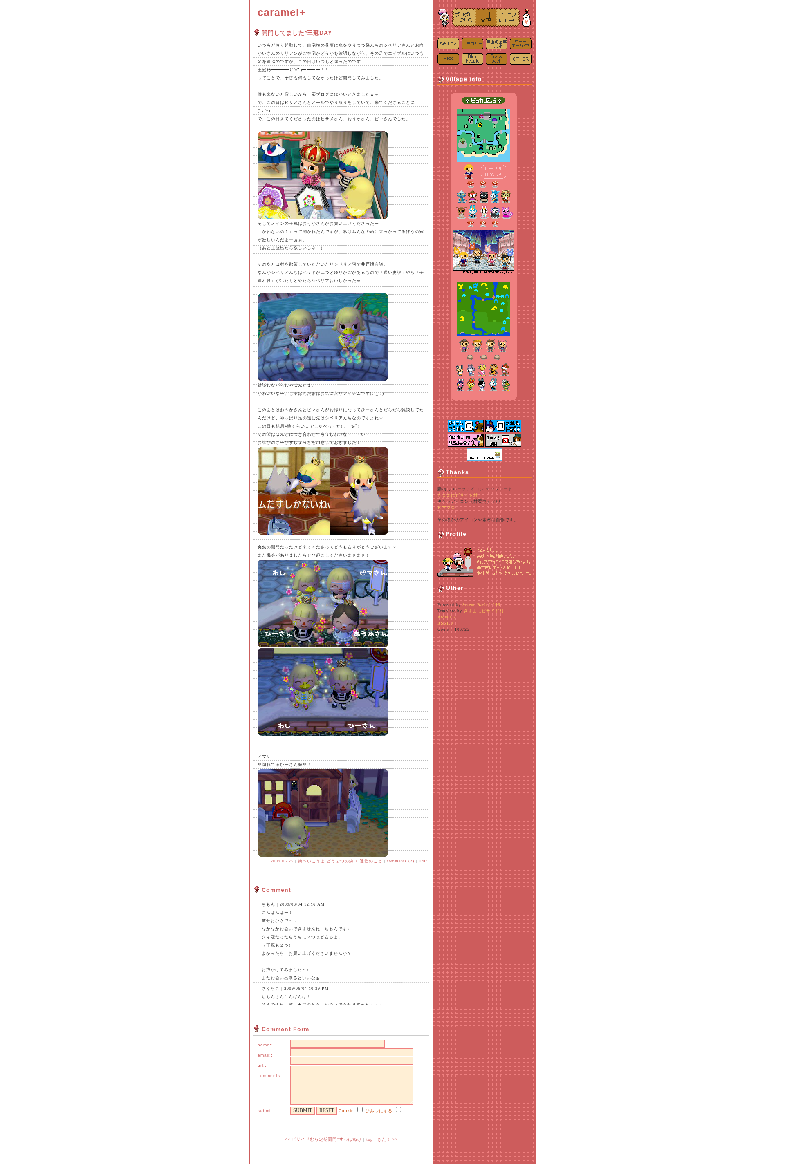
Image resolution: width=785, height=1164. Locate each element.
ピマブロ (446, 507)
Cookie (346, 1110)
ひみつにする (379, 1110)
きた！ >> (387, 1139)
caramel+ (282, 12)
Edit (423, 861)
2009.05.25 (282, 861)
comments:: (270, 1075)
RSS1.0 (445, 623)
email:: (265, 1055)
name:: (265, 1045)
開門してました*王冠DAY (297, 32)
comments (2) (400, 861)
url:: (262, 1065)
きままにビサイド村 (457, 495)
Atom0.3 (446, 617)
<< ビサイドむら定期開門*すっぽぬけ (323, 1139)
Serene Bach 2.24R (481, 604)
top (369, 1139)
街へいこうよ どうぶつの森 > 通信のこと (340, 861)
